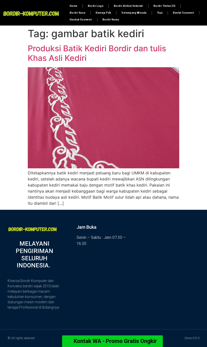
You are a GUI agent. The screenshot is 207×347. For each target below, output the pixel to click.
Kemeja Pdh (103, 12)
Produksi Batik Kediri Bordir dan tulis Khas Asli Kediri (97, 53)
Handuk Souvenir (81, 19)
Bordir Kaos (77, 12)
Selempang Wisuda (133, 12)
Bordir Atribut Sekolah (128, 6)
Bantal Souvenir (183, 12)
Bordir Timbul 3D (164, 6)
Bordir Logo (96, 6)
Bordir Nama (110, 19)
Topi (160, 12)
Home (73, 6)
